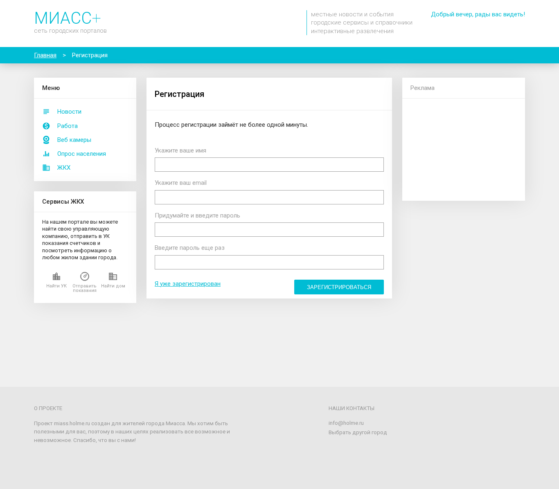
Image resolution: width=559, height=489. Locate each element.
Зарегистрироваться (339, 287)
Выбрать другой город (358, 432)
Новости (69, 111)
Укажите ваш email (181, 182)
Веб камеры (74, 140)
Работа (67, 126)
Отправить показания (84, 288)
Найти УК (56, 286)
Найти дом (113, 286)
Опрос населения (81, 153)
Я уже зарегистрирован (188, 283)
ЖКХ (63, 167)
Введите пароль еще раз (190, 247)
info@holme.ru (346, 422)
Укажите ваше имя (180, 150)
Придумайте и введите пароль (197, 215)
